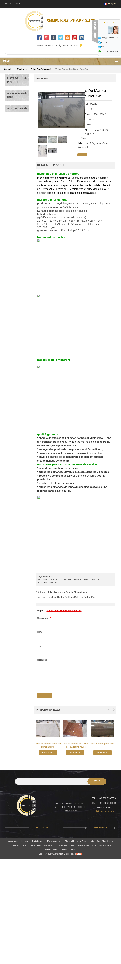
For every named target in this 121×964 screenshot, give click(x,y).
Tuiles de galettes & (41, 69)
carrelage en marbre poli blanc (74, 579)
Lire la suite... (57, 752)
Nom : (40, 632)
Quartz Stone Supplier (101, 845)
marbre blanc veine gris (47, 579)
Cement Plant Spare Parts (41, 845)
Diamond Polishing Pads (75, 841)
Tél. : (39, 646)
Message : (42, 660)
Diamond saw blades (65, 845)
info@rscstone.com (48, 45)
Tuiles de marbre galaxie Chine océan (67, 592)
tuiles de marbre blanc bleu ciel (64, 610)
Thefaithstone (38, 841)
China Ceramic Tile (18, 845)
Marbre (20, 69)
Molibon (24, 841)
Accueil (7, 69)
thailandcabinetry (68, 850)
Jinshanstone (83, 845)
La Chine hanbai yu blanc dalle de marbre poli (71, 597)
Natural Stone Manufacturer (101, 841)
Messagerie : (44, 618)
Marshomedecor (54, 841)
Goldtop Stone (51, 850)
